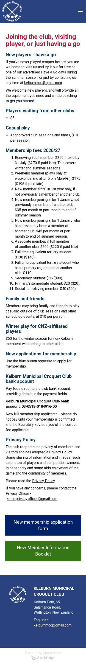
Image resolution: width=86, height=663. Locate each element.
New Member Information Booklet (43, 551)
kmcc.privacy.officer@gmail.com (32, 499)
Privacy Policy (43, 481)
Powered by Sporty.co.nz (43, 653)
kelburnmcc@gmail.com (43, 83)
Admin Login (45, 658)
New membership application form (43, 525)
